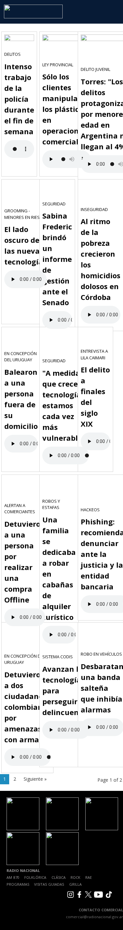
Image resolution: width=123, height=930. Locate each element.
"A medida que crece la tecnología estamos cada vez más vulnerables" (65, 405)
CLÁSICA (58, 877)
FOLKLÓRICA (35, 877)
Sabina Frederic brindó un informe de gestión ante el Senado (57, 259)
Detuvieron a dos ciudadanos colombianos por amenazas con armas (27, 706)
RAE (88, 877)
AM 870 (13, 877)
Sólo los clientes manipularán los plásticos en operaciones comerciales (66, 109)
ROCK (75, 877)
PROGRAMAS (18, 884)
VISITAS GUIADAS (49, 884)
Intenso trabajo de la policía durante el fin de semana (19, 98)
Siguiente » (35, 779)
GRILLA (75, 884)
